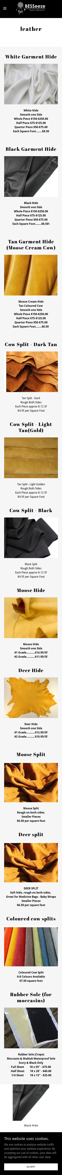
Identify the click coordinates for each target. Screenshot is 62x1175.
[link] (31, 8)
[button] (5, 8)
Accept (31, 1166)
